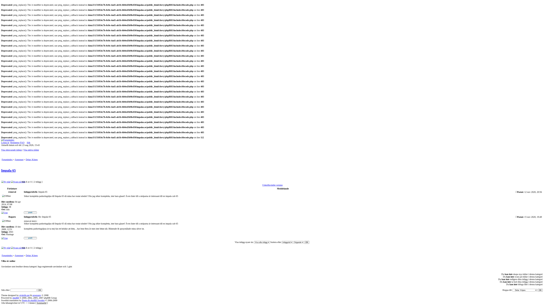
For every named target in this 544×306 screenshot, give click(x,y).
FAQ (22, 142)
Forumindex (7, 159)
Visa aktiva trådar (31, 150)
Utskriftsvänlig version (272, 185)
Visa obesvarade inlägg (11, 150)
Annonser (19, 159)
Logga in (5, 142)
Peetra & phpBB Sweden (33, 300)
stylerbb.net (24, 295)
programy (36, 295)
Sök (28, 142)
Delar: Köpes (32, 159)
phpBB (15, 298)
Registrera (14, 142)
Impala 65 (8, 170)
